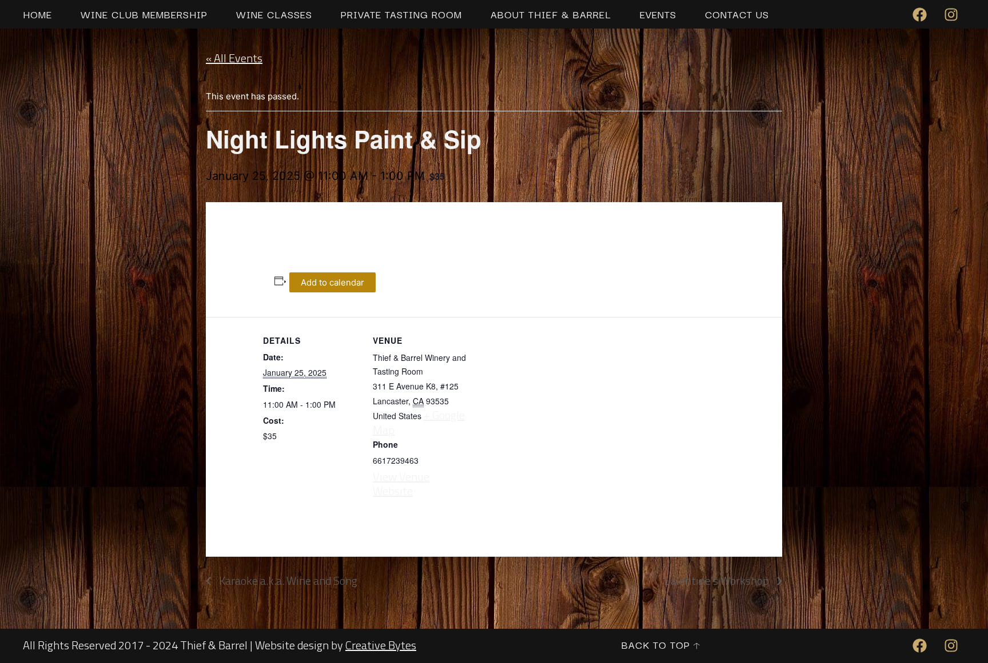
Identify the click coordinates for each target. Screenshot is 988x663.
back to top (656, 644)
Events (658, 14)
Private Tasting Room (401, 14)
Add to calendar (332, 282)
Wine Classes (274, 14)
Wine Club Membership (144, 14)
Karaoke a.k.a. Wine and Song (287, 580)
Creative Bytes (380, 645)
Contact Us (737, 14)
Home (37, 14)
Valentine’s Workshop (717, 580)
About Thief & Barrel (551, 14)
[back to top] (696, 645)
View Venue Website (401, 484)
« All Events (234, 58)
